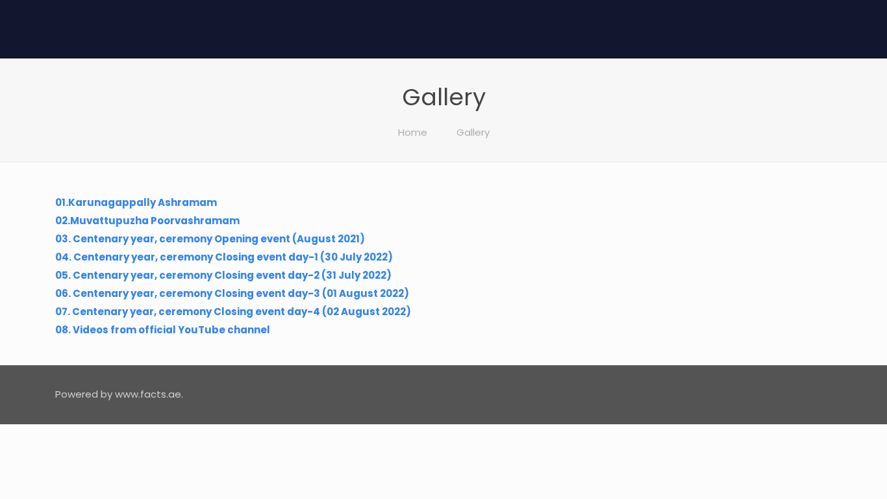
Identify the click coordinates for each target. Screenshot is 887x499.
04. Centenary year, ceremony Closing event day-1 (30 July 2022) (224, 257)
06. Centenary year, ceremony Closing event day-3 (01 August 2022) (232, 293)
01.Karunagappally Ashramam (136, 202)
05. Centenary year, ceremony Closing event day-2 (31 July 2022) (223, 275)
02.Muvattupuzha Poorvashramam (147, 220)
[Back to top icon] (818, 393)
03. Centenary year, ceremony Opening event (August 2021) (210, 239)
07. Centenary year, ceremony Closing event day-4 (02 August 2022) (233, 311)
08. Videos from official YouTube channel (162, 330)
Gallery (473, 132)
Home (412, 132)
